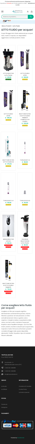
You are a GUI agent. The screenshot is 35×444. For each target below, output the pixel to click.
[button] (28, 12)
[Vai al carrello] (32, 12)
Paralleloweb (20, 437)
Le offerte (4, 389)
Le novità (4, 386)
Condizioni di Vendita (25, 386)
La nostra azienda (24, 392)
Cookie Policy (23, 389)
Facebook (4, 404)
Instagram (4, 407)
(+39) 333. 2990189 (10, 368)
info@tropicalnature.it (11, 374)
